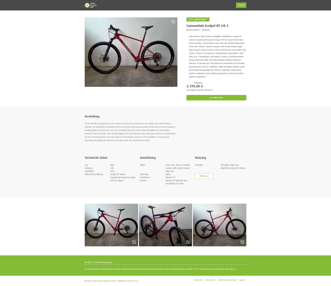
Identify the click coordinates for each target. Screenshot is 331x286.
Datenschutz (210, 280)
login (241, 5)
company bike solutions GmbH (103, 281)
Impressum (198, 280)
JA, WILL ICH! (216, 97)
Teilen (203, 176)
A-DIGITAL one (132, 281)
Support (242, 280)
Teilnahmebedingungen (227, 280)
